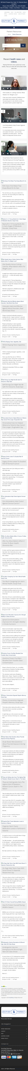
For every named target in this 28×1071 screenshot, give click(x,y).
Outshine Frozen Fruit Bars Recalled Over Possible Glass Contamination (12, 660)
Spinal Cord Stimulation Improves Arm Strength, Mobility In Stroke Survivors (13, 622)
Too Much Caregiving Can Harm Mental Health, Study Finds (13, 582)
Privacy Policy (4, 1038)
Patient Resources (5, 1028)
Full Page (15, 214)
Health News (8, 49)
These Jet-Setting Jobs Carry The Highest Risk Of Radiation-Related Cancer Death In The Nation (13, 785)
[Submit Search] (23, 45)
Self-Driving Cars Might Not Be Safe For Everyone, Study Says (12, 386)
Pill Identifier (18, 12)
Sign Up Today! (21, 13)
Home (9, 34)
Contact (3, 1031)
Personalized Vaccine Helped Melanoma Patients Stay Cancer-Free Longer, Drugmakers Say (13, 425)
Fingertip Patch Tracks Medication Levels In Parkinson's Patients (13, 828)
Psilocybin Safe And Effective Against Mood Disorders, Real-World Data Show (12, 308)
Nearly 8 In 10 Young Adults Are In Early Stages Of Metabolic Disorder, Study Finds (13, 226)
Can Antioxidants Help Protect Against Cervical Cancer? (13, 502)
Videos (17, 49)
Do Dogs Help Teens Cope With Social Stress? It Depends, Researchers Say (13, 870)
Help (12, 12)
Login (5, 15)
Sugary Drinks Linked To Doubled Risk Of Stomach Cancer (14, 462)
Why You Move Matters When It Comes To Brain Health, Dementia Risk (13, 543)
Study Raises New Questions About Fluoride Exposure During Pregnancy (13, 744)
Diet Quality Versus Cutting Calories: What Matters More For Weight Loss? (13, 266)
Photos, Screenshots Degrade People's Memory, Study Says (12, 701)
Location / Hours (13, 13)
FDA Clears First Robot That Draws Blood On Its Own (11, 187)
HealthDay (11, 997)
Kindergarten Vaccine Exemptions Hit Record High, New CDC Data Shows (12, 949)
